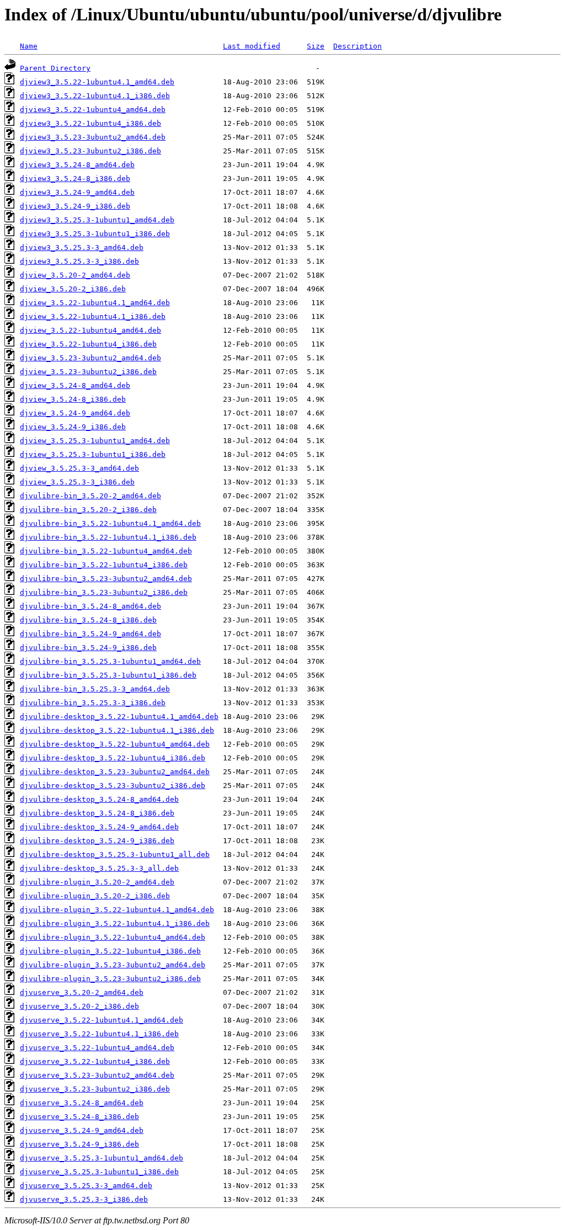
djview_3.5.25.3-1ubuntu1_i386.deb (93, 454)
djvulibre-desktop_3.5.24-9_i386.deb (97, 841)
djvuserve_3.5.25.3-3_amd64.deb (86, 1185)
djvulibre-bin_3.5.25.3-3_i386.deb (93, 703)
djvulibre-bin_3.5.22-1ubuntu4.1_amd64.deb (110, 523)
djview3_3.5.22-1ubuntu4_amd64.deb (93, 109)
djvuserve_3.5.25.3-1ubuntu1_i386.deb (99, 1172)
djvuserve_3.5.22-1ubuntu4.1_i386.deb (99, 1034)
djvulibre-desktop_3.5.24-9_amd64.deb (99, 827)
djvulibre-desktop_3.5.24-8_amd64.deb (99, 799)
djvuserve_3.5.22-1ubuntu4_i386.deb (95, 1061)
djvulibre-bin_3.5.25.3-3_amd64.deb (95, 689)
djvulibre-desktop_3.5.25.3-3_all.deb (99, 868)
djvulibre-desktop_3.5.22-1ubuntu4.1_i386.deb (117, 730)
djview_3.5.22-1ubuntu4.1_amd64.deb (95, 303)
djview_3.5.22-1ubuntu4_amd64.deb (90, 330)
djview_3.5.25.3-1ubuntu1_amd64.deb (95, 440)
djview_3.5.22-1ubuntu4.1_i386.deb (93, 316)
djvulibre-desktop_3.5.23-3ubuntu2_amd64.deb (115, 772)
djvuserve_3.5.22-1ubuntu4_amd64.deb (97, 1047)
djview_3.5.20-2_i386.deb (73, 289)
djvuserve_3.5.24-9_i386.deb (79, 1144)
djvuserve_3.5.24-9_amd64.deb (81, 1130)
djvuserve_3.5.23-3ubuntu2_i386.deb (95, 1089)
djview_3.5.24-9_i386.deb (73, 427)
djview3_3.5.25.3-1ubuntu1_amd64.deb (97, 220)
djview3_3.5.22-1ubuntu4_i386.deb (90, 123)
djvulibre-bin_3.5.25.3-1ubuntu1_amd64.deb (110, 661)
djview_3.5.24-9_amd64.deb (75, 413)
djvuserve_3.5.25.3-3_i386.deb (84, 1199)
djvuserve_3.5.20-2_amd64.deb (81, 992)
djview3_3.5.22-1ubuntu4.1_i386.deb (95, 96)
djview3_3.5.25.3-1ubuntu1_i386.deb (95, 234)
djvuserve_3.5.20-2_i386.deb (79, 1006)
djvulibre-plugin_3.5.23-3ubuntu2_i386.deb (110, 979)
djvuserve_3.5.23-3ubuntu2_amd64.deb (97, 1075)
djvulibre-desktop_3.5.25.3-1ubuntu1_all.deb (115, 854)
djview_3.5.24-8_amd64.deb (75, 385)
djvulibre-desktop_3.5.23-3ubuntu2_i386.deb (112, 785)
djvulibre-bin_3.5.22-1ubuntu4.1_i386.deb (108, 537)
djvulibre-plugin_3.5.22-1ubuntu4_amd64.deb (112, 937)
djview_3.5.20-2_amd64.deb (75, 275)
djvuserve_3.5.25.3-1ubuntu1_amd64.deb (101, 1158)
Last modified (251, 46)
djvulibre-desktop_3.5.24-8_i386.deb (97, 813)
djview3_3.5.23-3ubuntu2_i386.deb (90, 151)
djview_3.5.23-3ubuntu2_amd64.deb (90, 358)
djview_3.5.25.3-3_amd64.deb (79, 468)
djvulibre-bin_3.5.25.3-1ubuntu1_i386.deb (108, 675)
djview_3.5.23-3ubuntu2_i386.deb (88, 372)
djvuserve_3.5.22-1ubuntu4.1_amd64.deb (101, 1020)
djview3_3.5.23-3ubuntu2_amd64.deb (93, 137)
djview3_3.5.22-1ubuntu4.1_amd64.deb (97, 82)
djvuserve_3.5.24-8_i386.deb (79, 1116)
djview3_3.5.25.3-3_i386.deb (79, 261)
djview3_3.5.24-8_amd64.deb (77, 165)
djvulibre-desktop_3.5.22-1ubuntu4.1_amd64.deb (119, 716)
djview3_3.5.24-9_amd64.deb (77, 192)
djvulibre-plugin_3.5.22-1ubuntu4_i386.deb (110, 951)
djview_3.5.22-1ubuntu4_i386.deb (88, 344)
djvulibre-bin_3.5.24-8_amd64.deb (90, 606)
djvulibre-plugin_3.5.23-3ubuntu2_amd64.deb (112, 965)
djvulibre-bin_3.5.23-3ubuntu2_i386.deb (104, 592)
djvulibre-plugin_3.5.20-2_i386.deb (95, 896)
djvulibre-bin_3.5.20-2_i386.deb (88, 509)
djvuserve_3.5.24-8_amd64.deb (81, 1103)
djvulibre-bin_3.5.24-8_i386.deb (88, 620)
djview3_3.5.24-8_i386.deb (75, 178)
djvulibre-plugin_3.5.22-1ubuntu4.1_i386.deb (115, 923)
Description (357, 46)
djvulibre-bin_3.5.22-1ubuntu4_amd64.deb (106, 551)
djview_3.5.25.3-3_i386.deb (77, 482)
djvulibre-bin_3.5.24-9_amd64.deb (90, 634)
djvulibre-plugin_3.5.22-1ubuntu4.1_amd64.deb (117, 910)
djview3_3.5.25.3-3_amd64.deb (81, 247)
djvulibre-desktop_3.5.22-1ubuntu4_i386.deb (112, 758)
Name (29, 46)
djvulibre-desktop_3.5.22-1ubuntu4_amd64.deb (115, 744)
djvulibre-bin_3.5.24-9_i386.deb (88, 647)
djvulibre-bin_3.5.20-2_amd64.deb (90, 496)
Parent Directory (55, 68)
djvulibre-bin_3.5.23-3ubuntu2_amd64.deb (106, 578)
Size (315, 46)
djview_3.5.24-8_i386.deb (73, 399)
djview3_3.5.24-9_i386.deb (75, 206)
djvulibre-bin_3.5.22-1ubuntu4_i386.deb (104, 565)
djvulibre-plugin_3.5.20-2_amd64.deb (97, 882)
